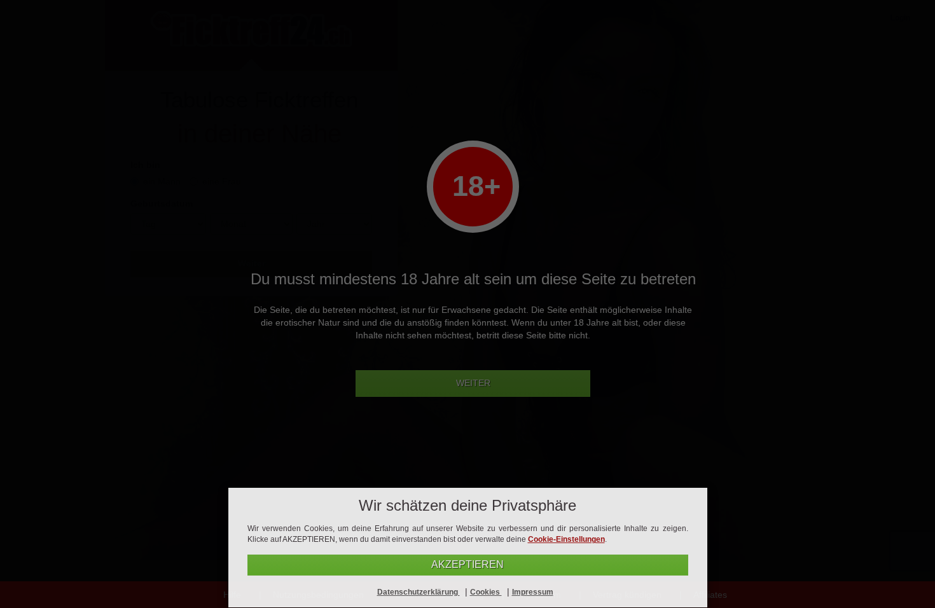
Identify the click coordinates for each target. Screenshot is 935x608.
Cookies (486, 592)
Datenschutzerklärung (418, 592)
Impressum (532, 592)
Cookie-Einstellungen (566, 539)
